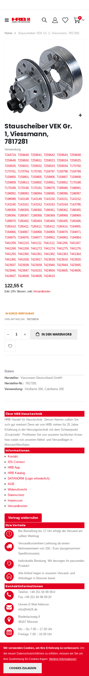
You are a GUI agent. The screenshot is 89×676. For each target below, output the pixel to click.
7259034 (62, 166)
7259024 (62, 160)
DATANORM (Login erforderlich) (29, 478)
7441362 (49, 254)
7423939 (36, 265)
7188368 (36, 215)
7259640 (23, 155)
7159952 (62, 182)
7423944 (62, 265)
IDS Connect (16, 462)
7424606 (75, 270)
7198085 (49, 193)
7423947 (23, 270)
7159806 (49, 177)
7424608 (23, 276)
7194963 (62, 237)
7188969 (75, 215)
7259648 (75, 155)
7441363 (62, 254)
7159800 (10, 177)
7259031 (23, 166)
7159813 (23, 182)
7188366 (10, 215)
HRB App (14, 467)
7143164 (62, 204)
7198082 (10, 193)
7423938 (23, 265)
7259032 (36, 166)
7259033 (49, 166)
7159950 (36, 182)
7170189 (10, 188)
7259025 (75, 160)
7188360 (36, 210)
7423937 (10, 265)
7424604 (49, 270)
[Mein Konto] (55, 20)
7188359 (23, 210)
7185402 (23, 221)
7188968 (62, 215)
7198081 (75, 188)
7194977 (36, 237)
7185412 (36, 226)
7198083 (23, 193)
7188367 (23, 215)
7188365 (75, 210)
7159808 (75, 177)
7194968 (36, 232)
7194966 (10, 232)
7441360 (23, 254)
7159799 (75, 171)
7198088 (10, 199)
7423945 (75, 265)
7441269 (23, 248)
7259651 (36, 160)
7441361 (36, 254)
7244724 (10, 155)
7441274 (49, 248)
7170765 (36, 171)
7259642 (49, 155)
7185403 (36, 221)
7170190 (23, 188)
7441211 (36, 243)
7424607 (10, 276)
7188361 (49, 210)
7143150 (49, 199)
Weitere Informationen (62, 659)
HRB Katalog (16, 473)
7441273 (36, 248)
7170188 (75, 182)
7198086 (62, 193)
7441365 (10, 259)
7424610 (49, 276)
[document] (44, 659)
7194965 (75, 226)
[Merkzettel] (65, 20)
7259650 (23, 160)
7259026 (10, 166)
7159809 (10, 182)
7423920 (75, 259)
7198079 (49, 188)
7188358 (10, 210)
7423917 (36, 259)
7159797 (49, 171)
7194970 (62, 232)
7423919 (62, 259)
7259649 (10, 160)
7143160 (10, 204)
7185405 (62, 221)
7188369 (49, 215)
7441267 (75, 243)
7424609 (36, 276)
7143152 (75, 199)
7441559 (23, 259)
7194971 (75, 232)
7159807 (62, 177)
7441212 (49, 243)
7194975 (10, 237)
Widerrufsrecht (17, 489)
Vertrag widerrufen (23, 518)
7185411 (23, 226)
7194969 (49, 232)
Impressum (15, 500)
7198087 (75, 193)
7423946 (10, 270)
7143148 (23, 199)
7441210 (23, 243)
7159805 (36, 177)
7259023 (49, 160)
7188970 (10, 221)
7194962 (49, 237)
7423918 (49, 259)
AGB (11, 484)
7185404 (49, 221)
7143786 (75, 204)
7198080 (62, 188)
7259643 (62, 155)
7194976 (23, 237)
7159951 (49, 182)
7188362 (62, 210)
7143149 (36, 199)
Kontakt (13, 456)
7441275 (62, 248)
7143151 (62, 199)
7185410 (10, 226)
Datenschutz (16, 495)
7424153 (36, 270)
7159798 (62, 171)
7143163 (49, 204)
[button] (80, 115)
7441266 (62, 243)
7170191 (36, 188)
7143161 (23, 204)
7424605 (62, 270)
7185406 (75, 221)
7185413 (49, 226)
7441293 (10, 254)
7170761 (10, 171)
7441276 (75, 248)
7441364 (75, 254)
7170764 (23, 171)
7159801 (23, 177)
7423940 (49, 265)
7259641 (36, 155)
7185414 (62, 226)
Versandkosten (41, 291)
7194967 (23, 232)
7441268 (10, 248)
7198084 (36, 193)
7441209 (10, 243)
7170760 (75, 166)
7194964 (75, 237)
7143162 (36, 204)
